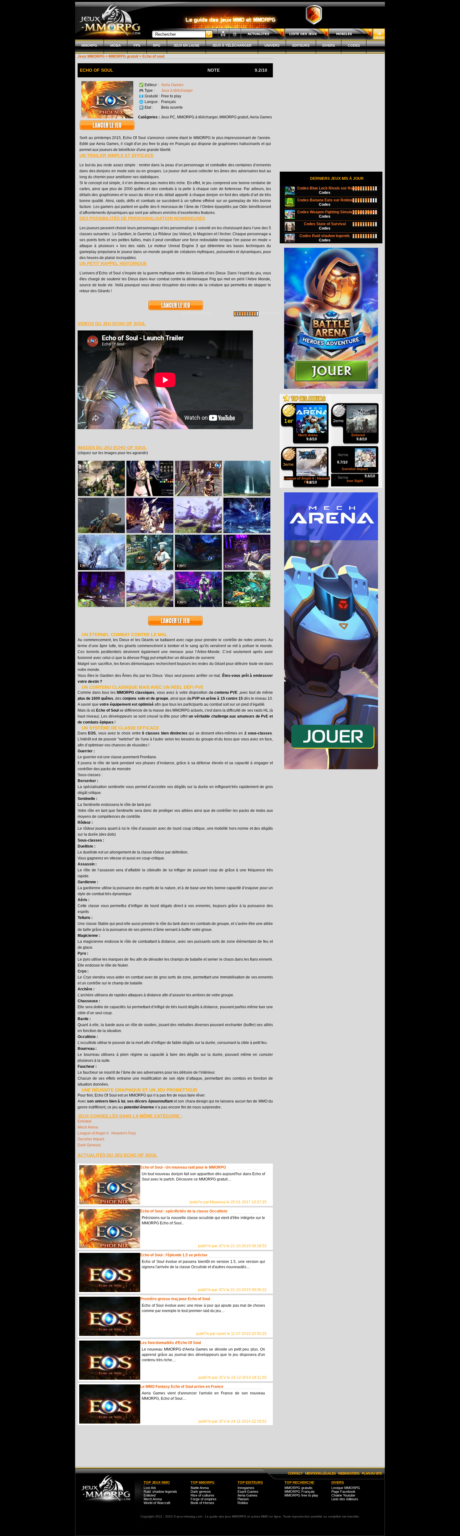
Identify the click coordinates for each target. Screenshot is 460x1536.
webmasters (348, 1473)
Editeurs (300, 45)
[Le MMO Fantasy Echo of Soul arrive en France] (109, 1404)
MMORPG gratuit (123, 56)
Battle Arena (200, 1488)
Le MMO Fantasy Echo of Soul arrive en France (181, 1386)
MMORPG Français (299, 1491)
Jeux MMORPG (91, 56)
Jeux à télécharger (232, 45)
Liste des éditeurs (344, 1499)
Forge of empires (204, 1499)
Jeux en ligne (186, 45)
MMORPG (89, 45)
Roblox (243, 1503)
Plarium (243, 1499)
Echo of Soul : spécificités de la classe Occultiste (183, 1211)
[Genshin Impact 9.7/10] (355, 449)
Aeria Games (172, 85)
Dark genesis (201, 1491)
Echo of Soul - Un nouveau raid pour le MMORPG (183, 1167)
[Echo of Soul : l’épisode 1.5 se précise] (109, 1272)
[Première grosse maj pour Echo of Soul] (109, 1316)
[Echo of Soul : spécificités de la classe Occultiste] (109, 1228)
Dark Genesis (89, 1145)
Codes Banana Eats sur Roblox (325, 200)
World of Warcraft (157, 1503)
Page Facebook (343, 1491)
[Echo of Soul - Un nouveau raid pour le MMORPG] (109, 1184)
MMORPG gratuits (298, 1488)
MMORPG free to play (301, 1495)
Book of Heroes (202, 1503)
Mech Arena (88, 1127)
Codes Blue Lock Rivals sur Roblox (328, 188)
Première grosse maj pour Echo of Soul (175, 1299)
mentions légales (320, 1473)
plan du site (372, 1473)
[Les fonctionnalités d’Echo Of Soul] (109, 1360)
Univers (271, 45)
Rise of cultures (202, 1495)
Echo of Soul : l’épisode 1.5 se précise (173, 1255)
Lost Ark (150, 1488)
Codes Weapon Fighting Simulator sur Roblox (337, 212)
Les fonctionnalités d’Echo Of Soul (170, 1343)
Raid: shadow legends (160, 1491)
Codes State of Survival (325, 224)
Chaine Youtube (343, 1495)
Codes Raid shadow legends (324, 236)
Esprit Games (248, 1491)
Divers (328, 45)
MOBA (115, 45)
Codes (354, 45)
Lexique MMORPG (345, 1488)
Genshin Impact (91, 1139)
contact (295, 1473)
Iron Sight (355, 481)
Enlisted (84, 1121)
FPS (137, 45)
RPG (157, 45)
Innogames (246, 1488)
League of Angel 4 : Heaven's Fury (107, 1133)
